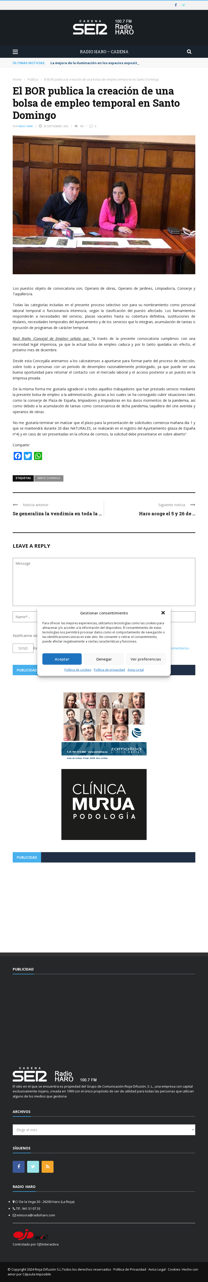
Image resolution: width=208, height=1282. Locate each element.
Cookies (174, 1269)
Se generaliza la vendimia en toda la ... (57, 513)
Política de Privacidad (129, 1269)
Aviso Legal (136, 669)
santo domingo (48, 478)
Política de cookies (77, 669)
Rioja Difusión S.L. (48, 1269)
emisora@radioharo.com (36, 1215)
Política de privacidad (109, 669)
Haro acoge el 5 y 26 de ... (167, 513)
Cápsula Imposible (37, 1274)
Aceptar (62, 659)
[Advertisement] (104, 905)
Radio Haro (25, 126)
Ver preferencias (146, 659)
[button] (163, 612)
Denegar (104, 659)
